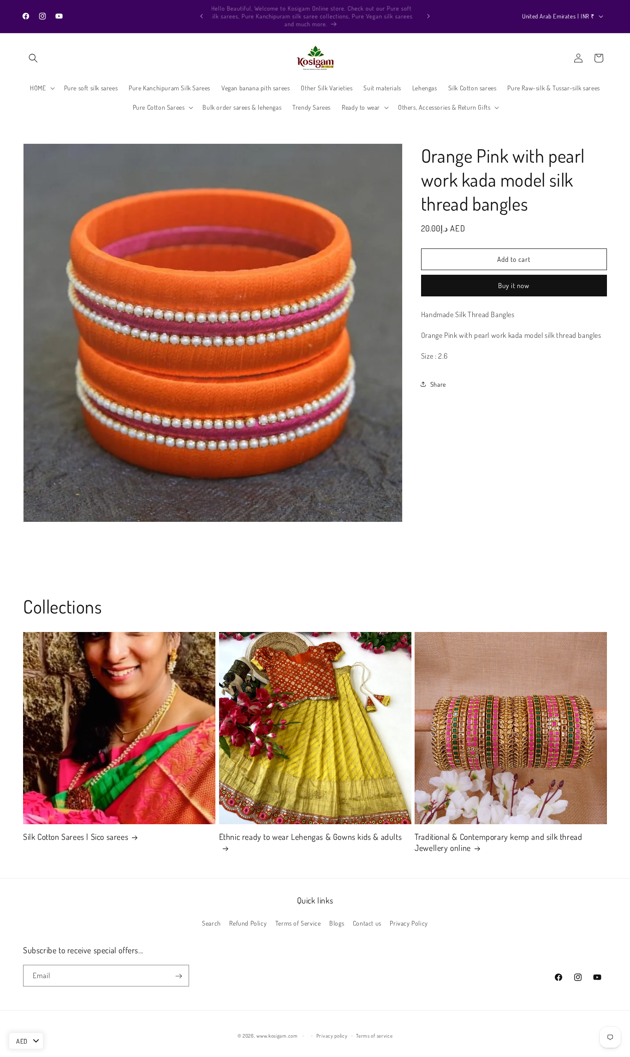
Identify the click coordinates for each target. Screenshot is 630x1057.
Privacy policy (332, 1036)
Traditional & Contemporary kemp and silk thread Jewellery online (498, 842)
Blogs (336, 923)
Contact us (367, 923)
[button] (33, 58)
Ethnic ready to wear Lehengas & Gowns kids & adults (310, 837)
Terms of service (374, 1036)
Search (211, 923)
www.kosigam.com (277, 1036)
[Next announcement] (428, 16)
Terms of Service (298, 923)
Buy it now (513, 285)
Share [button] (438, 384)
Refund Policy (248, 923)
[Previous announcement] (201, 16)
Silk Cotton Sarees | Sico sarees (75, 837)
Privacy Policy (409, 923)
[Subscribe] (178, 976)
